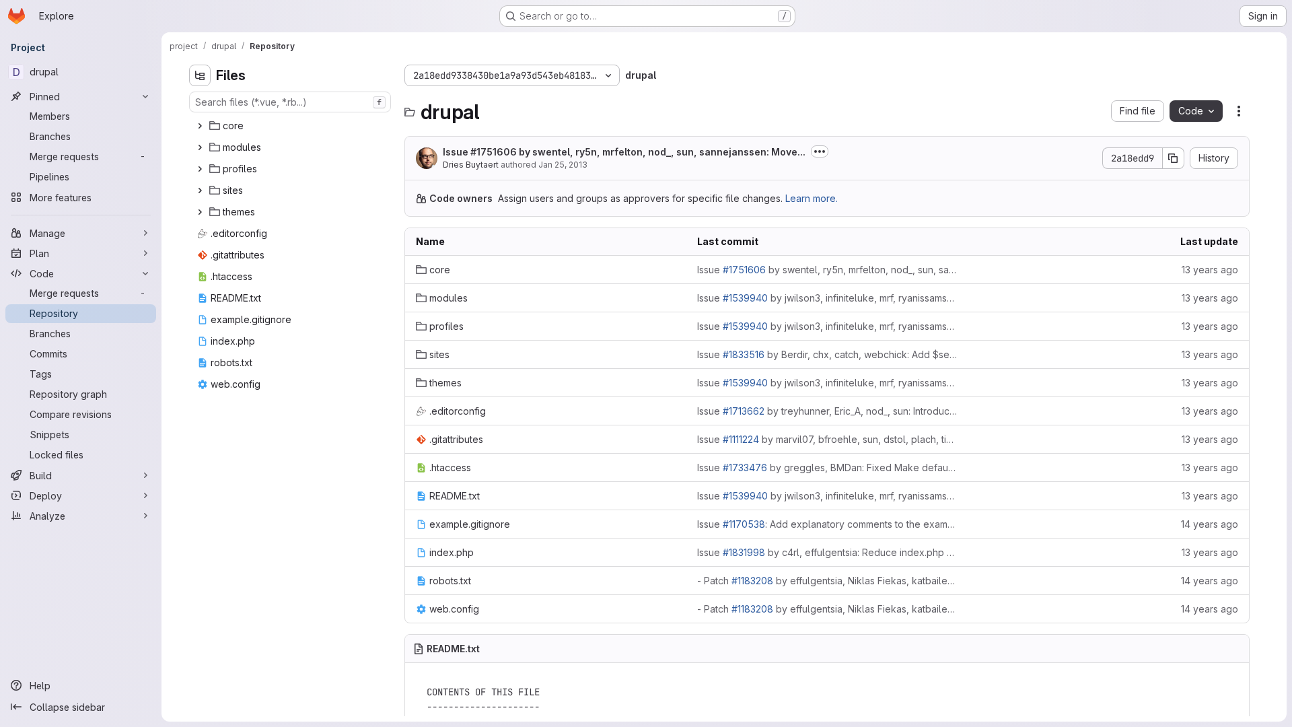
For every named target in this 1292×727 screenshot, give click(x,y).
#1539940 (745, 298)
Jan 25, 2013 (562, 165)
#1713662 (743, 411)
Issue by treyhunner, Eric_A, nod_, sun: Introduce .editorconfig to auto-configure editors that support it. (827, 411)
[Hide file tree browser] (200, 75)
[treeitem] (291, 126)
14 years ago (1209, 524)
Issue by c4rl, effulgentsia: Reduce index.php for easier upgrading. (827, 552)
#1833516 (743, 354)
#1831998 (744, 552)
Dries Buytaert (471, 165)
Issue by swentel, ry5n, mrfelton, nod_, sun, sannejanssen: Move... (624, 152)
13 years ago (1210, 269)
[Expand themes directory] (200, 212)
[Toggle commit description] (819, 151)
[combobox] (290, 102)
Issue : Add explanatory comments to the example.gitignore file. (827, 524)
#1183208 (752, 580)
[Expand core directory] (200, 126)
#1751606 (493, 152)
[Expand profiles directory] (200, 169)
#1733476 (745, 467)
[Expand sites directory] (200, 190)
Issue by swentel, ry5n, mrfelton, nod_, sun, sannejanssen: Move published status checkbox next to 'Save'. (827, 269)
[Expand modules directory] (200, 147)
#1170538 (744, 524)
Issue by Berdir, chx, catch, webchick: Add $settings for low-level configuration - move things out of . (827, 354)
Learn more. (811, 198)
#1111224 (741, 439)
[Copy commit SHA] (1173, 158)
